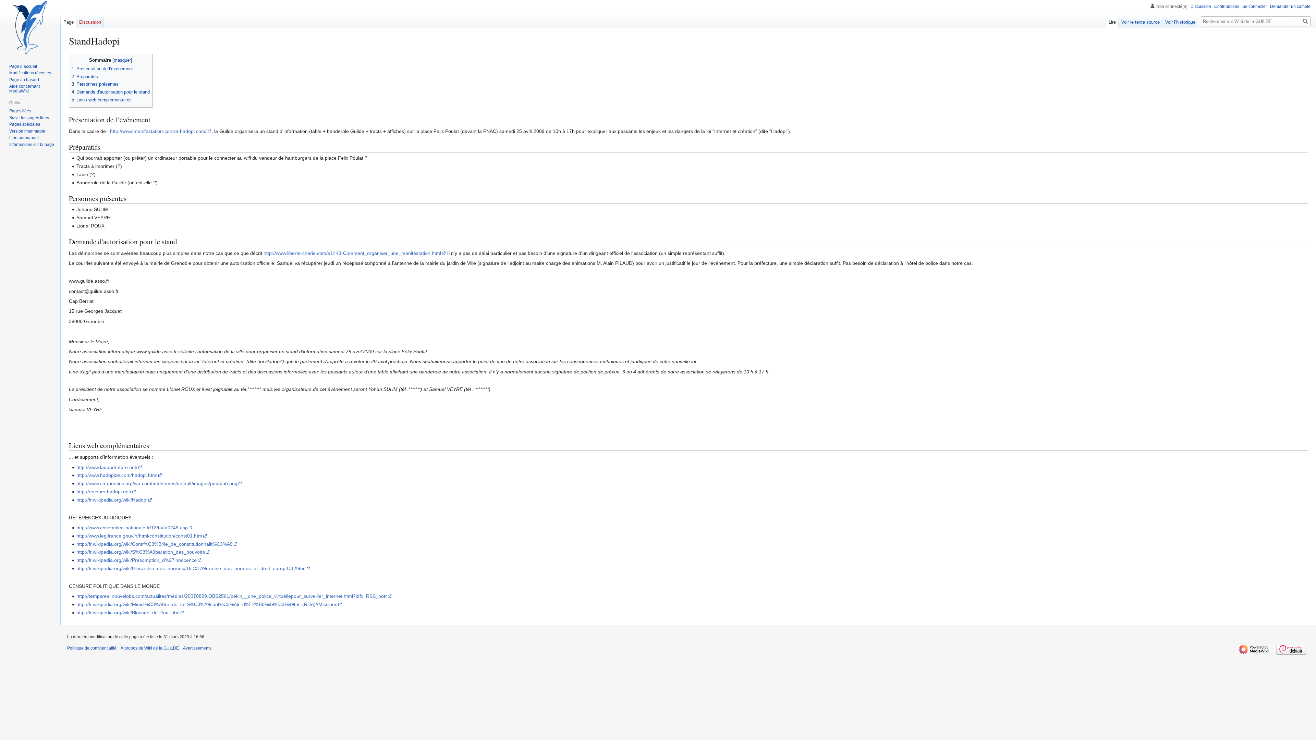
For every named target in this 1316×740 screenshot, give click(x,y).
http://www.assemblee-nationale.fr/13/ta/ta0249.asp (132, 527)
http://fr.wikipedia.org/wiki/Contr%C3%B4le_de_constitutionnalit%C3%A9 (154, 544)
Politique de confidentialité (92, 648)
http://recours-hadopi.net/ (103, 491)
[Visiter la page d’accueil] (30, 27)
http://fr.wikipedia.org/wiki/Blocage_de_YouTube (128, 612)
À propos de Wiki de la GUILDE (150, 648)
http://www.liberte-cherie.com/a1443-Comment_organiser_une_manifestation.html (352, 253)
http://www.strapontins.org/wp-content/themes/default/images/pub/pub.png (156, 483)
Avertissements (197, 648)
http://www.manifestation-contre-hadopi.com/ (158, 131)
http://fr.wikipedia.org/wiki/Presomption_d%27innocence (136, 560)
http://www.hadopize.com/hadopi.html (116, 475)
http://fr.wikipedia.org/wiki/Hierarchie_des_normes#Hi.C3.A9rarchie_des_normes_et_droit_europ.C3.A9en (191, 568)
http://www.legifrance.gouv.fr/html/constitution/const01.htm (139, 536)
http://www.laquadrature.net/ (106, 467)
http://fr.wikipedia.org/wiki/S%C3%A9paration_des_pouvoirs (140, 552)
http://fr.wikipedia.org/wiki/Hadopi (111, 500)
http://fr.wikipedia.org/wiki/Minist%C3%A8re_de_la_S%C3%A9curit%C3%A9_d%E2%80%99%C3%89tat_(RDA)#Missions (206, 604)
